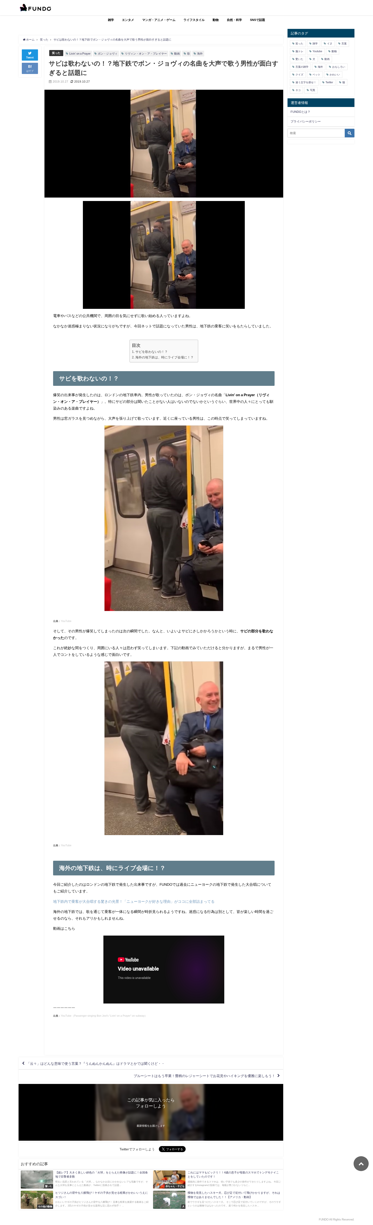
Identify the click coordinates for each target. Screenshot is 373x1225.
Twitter (329, 82)
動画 (177, 53)
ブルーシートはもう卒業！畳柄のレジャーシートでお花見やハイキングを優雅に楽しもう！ (204, 1075)
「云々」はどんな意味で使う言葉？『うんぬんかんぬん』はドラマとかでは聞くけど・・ (96, 1063)
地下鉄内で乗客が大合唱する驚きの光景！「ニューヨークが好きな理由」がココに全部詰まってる (134, 901)
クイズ (299, 74)
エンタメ (128, 19)
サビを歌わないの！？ (151, 351)
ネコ (298, 90)
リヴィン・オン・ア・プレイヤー (146, 53)
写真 (312, 90)
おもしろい (338, 67)
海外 (200, 53)
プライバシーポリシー (306, 121)
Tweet (30, 57)
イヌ (329, 43)
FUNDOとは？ (300, 111)
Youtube (317, 51)
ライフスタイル (194, 19)
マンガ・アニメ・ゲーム (158, 19)
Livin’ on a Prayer (79, 53)
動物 (216, 19)
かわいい (335, 74)
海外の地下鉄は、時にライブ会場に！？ (164, 357)
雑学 (111, 19)
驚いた (299, 59)
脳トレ (299, 51)
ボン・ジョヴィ (107, 53)
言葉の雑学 (302, 67)
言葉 (344, 43)
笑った (56, 53)
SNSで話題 (257, 19)
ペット (316, 74)
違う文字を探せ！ (306, 82)
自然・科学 (234, 19)
